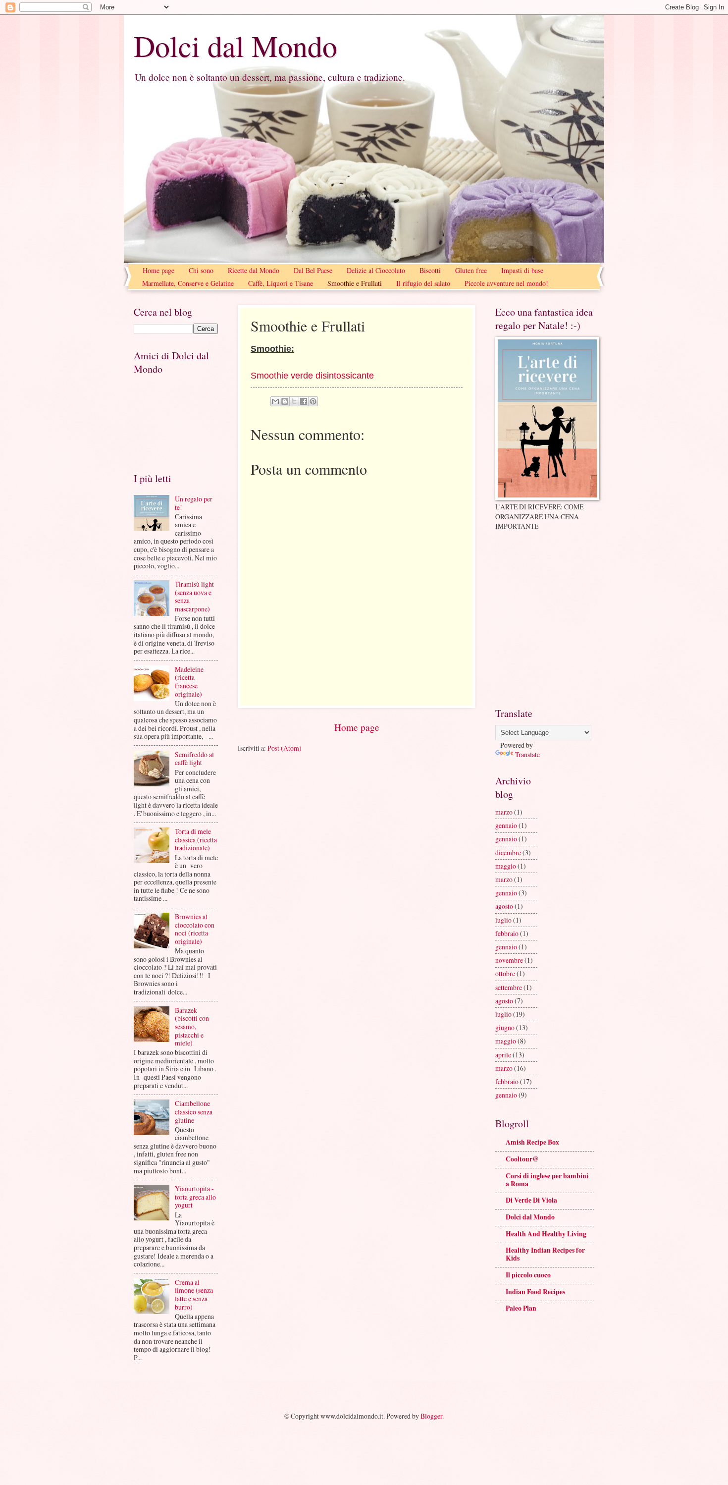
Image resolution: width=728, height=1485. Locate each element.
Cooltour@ (522, 1159)
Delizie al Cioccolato (376, 270)
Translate (527, 754)
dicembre (508, 852)
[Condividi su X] (294, 401)
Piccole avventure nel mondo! (506, 283)
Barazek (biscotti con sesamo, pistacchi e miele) (192, 1026)
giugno (505, 1027)
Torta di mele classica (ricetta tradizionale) (196, 839)
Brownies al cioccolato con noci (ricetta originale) (194, 929)
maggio (505, 866)
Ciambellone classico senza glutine (193, 1111)
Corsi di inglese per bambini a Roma (547, 1180)
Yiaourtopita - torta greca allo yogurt (195, 1197)
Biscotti (430, 270)
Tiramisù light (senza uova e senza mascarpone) (194, 596)
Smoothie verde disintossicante (312, 376)
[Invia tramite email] (275, 401)
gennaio (506, 825)
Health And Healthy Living (546, 1234)
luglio (503, 920)
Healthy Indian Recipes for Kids (545, 1254)
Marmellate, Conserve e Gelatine (188, 283)
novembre (509, 960)
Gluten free (471, 270)
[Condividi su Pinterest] (313, 401)
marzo (504, 812)
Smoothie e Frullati (354, 283)
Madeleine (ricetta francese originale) (189, 681)
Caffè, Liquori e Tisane (280, 283)
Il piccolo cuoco (528, 1275)
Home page (158, 270)
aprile (503, 1054)
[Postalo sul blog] (285, 401)
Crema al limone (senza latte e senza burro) (194, 1294)
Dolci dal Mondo (235, 45)
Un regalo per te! (193, 503)
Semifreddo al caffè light (194, 759)
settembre (508, 987)
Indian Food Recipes (535, 1292)
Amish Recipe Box (532, 1142)
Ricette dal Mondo (253, 270)
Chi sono (201, 270)
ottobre (505, 973)
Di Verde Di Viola (531, 1200)
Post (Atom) (284, 748)
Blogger (431, 1416)
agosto (504, 906)
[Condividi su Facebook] (304, 401)
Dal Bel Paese (313, 270)
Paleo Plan (521, 1308)
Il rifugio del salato (423, 283)
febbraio (507, 933)
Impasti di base (522, 270)
